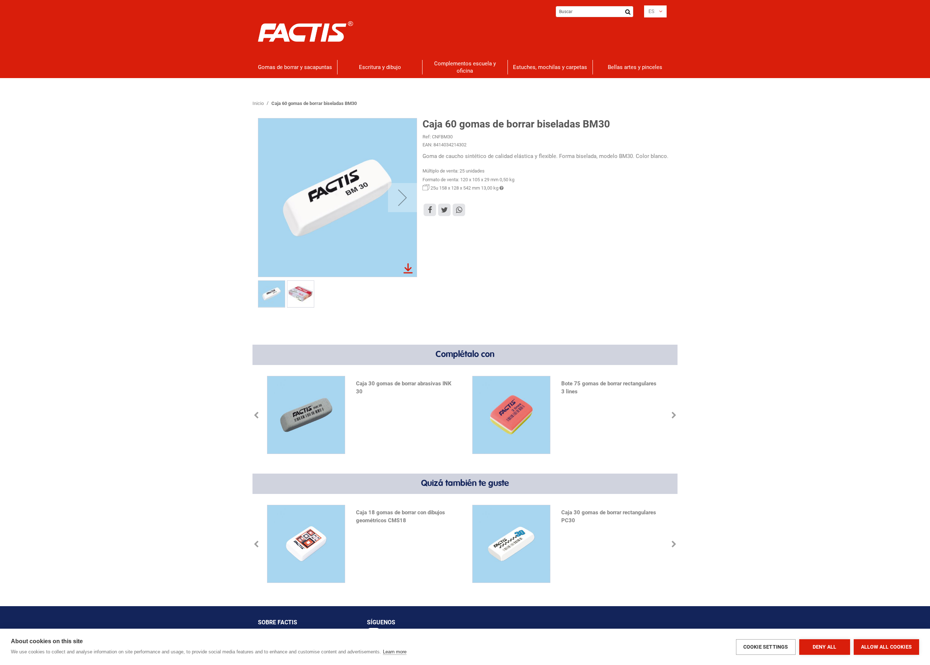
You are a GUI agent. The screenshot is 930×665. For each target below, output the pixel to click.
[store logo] (305, 31)
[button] (655, 11)
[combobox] (594, 11)
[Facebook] (429, 209)
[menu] (465, 67)
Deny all (825, 647)
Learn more (395, 651)
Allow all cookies (886, 647)
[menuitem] (295, 67)
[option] (362, 415)
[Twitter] (444, 209)
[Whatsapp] (459, 209)
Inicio (258, 103)
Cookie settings (765, 647)
